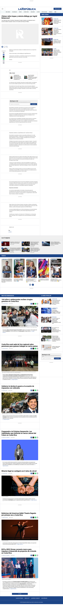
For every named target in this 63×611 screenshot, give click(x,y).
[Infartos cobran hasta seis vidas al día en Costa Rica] (46, 347)
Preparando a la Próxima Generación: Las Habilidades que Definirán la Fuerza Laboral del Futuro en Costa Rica (19, 433)
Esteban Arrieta (5, 390)
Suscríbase (44, 598)
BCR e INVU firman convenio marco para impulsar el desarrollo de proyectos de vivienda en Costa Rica (19, 551)
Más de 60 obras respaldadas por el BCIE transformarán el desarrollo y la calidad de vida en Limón (15, 250)
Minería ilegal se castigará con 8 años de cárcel (19, 471)
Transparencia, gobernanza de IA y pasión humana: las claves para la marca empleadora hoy (17, 77)
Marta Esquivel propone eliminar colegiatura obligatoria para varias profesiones (34, 244)
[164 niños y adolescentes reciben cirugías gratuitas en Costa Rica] (20, 316)
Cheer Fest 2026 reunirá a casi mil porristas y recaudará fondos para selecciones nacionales (57, 53)
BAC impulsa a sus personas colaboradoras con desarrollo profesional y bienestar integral (56, 329)
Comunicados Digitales (55, 308)
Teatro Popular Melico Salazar (25, 542)
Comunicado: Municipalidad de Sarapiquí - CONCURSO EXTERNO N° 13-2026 (56, 312)
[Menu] (3, 9)
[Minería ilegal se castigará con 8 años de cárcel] (20, 486)
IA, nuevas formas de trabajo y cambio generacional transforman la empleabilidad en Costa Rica (56, 321)
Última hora (55, 28)
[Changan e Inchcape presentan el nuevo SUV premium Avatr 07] (47, 41)
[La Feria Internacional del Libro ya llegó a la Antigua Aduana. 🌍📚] (19, 268)
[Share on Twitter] (3, 57)
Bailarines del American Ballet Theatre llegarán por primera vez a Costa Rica (19, 514)
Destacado (54, 317)
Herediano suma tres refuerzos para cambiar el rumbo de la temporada (57, 22)
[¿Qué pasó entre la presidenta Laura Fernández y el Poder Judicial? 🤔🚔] (56, 268)
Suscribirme (34, 104)
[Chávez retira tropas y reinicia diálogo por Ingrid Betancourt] (20, 34)
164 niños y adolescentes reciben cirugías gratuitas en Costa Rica (17, 300)
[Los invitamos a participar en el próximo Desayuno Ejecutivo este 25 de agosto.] (31, 268)
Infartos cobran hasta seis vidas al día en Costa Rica (56, 347)
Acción (54, 48)
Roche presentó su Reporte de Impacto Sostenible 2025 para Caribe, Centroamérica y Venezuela (7, 280)
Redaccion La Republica (6, 437)
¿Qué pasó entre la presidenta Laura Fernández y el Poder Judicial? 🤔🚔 (56, 279)
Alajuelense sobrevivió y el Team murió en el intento (15, 243)
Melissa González (5, 517)
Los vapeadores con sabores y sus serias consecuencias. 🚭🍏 (43, 279)
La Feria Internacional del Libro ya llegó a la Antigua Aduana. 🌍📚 (18, 279)
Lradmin (6, 46)
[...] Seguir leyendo (14, 379)
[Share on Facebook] (3, 55)
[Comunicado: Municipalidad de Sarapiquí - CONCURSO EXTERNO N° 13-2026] (46, 310)
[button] (57, 9)
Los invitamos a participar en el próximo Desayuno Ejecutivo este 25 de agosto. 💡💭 (31, 280)
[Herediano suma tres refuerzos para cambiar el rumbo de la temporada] (47, 21)
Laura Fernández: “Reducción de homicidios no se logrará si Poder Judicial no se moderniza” (32, 77)
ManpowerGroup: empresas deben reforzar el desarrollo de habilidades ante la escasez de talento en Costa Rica (56, 339)
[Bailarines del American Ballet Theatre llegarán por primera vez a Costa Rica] (20, 530)
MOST (21, 329)
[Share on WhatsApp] (3, 59)
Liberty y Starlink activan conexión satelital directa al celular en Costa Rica (56, 243)
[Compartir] (3, 63)
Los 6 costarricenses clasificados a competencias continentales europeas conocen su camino (57, 32)
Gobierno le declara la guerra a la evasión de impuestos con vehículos (18, 387)
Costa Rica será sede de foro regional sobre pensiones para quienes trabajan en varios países (20, 345)
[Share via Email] (3, 61)
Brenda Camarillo (5, 303)
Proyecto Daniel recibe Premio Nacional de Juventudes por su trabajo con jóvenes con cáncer (56, 302)
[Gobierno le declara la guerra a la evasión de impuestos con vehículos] (20, 403)
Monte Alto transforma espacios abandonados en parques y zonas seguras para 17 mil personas (35, 250)
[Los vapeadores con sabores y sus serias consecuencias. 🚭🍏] (43, 268)
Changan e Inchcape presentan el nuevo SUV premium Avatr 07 (57, 42)
